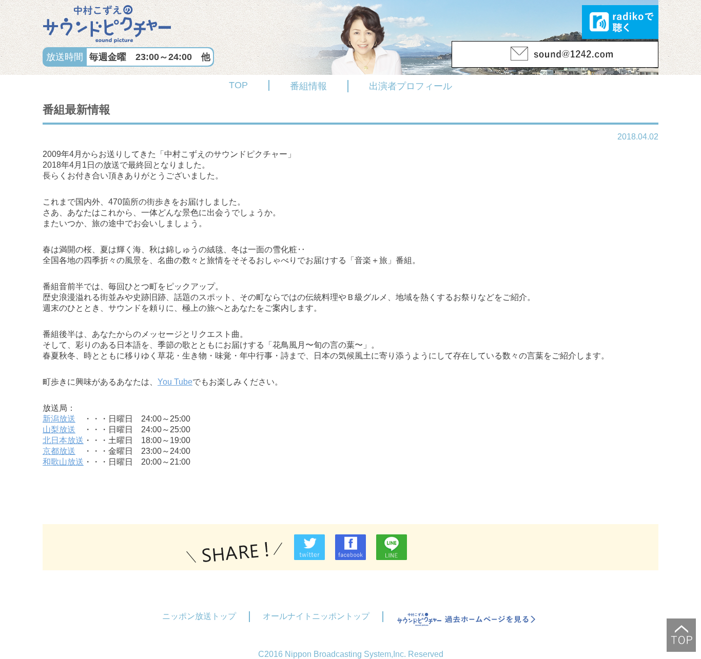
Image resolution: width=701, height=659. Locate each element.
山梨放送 (59, 429)
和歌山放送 (63, 461)
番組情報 (308, 86)
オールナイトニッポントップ (316, 616)
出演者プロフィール (410, 86)
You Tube (175, 381)
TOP (238, 85)
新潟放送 (59, 418)
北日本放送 (63, 440)
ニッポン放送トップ (199, 616)
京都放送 (59, 451)
